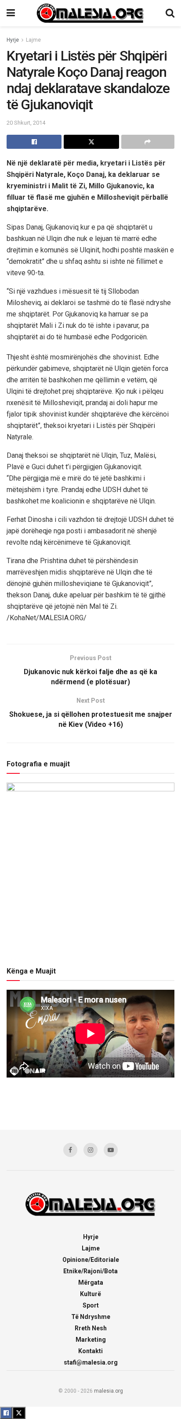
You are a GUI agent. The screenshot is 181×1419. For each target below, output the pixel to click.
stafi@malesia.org (91, 1362)
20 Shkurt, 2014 (26, 122)
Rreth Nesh (91, 1328)
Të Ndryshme (90, 1316)
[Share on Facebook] (34, 142)
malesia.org (108, 1391)
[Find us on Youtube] (111, 1150)
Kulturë (90, 1293)
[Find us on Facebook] (70, 1150)
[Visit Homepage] (90, 13)
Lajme (33, 40)
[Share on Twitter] (91, 142)
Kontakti (90, 1350)
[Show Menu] (11, 13)
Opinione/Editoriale (90, 1259)
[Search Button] (170, 13)
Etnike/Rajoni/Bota (90, 1271)
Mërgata (90, 1282)
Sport (91, 1305)
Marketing (91, 1339)
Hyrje (13, 40)
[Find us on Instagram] (90, 1150)
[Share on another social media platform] (147, 142)
